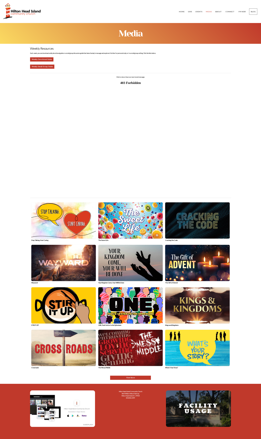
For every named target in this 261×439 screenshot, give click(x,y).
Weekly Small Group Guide (42, 67)
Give (190, 12)
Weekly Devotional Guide (42, 59)
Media (209, 12)
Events (199, 12)
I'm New (242, 12)
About (218, 12)
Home (182, 12)
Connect (230, 12)
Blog (253, 12)
